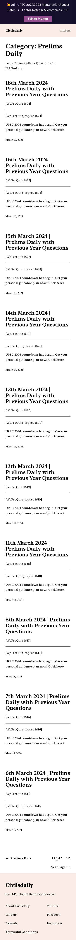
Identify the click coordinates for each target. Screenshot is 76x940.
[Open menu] (61, 30)
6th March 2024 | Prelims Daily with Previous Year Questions (38, 779)
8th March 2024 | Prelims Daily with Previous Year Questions (38, 626)
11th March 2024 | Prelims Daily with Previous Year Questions (37, 549)
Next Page (60, 867)
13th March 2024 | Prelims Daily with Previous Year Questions (37, 395)
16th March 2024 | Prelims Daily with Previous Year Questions (37, 165)
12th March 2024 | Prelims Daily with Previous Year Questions (37, 472)
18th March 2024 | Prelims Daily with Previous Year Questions (37, 89)
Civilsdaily (14, 30)
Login (66, 30)
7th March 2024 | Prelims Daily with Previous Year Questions (38, 702)
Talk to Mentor (38, 18)
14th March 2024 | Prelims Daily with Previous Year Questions (37, 319)
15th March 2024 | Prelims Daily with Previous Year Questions (37, 242)
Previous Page (18, 858)
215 (68, 858)
